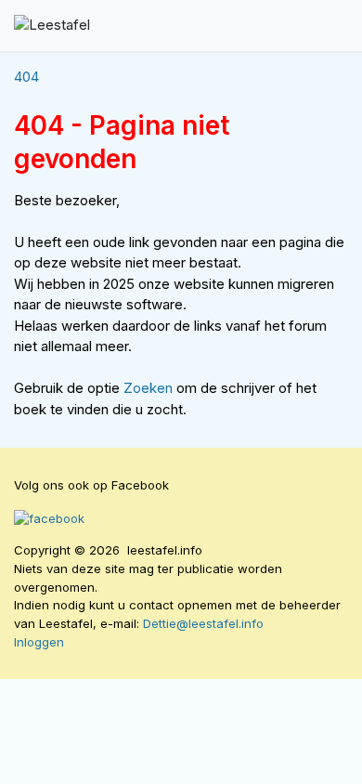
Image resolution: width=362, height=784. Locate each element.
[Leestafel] (52, 25)
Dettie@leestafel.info (203, 623)
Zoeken (149, 388)
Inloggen (39, 641)
